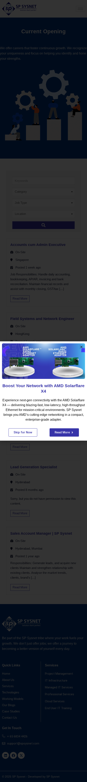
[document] (43, 391)
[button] (81, 346)
